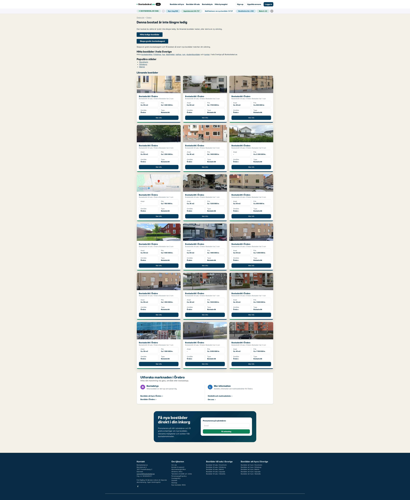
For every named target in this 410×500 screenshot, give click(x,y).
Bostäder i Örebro (147, 399)
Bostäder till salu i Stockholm (216, 465)
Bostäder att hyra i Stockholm (251, 465)
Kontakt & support (177, 467)
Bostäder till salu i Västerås (215, 474)
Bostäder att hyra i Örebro (150, 396)
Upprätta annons (254, 4)
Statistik (174, 480)
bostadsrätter (146, 54)
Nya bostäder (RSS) (178, 485)
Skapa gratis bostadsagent (152, 41)
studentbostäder (193, 54)
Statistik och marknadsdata (219, 396)
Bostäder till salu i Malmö (215, 469)
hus (163, 54)
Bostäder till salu (193, 4)
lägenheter (170, 54)
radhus (178, 54)
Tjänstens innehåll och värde (181, 474)
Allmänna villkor (176, 471)
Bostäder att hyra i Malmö (250, 469)
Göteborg (143, 64)
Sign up (240, 4)
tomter (207, 54)
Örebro (148, 17)
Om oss (211, 399)
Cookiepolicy (176, 478)
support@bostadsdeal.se (146, 474)
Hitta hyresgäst (221, 4)
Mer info (159, 118)
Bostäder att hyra (177, 4)
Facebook (138, 486)
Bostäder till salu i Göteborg (216, 467)
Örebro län (140, 17)
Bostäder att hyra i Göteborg (251, 467)
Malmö (142, 67)
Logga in (268, 4)
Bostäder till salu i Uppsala (215, 471)
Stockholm (143, 62)
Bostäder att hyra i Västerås (251, 474)
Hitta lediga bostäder (149, 34)
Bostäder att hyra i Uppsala (250, 471)
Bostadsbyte (207, 4)
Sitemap (174, 483)
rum (183, 54)
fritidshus (157, 54)
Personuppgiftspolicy (179, 476)
